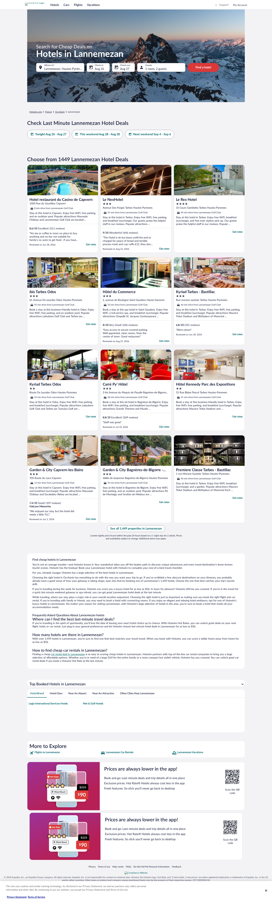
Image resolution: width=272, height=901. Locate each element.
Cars (66, 5)
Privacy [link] (92, 866)
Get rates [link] (91, 244)
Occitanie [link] (60, 112)
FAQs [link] (128, 866)
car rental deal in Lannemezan (68, 654)
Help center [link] (118, 866)
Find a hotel (203, 67)
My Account (240, 5)
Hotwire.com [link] (35, 112)
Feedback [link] (176, 866)
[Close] (266, 890)
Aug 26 (99, 68)
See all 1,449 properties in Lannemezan (136, 528)
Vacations (93, 5)
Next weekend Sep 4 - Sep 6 (152, 134)
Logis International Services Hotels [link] (48, 703)
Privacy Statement (17, 897)
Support (224, 5)
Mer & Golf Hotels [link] (93, 703)
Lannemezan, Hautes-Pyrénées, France (64, 68)
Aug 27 (124, 68)
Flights (78, 5)
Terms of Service (36, 897)
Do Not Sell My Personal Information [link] (151, 866)
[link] (64, 753)
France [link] (48, 112)
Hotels (54, 5)
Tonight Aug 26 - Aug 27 (50, 134)
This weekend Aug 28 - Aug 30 (100, 134)
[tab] (37, 693)
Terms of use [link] (104, 866)
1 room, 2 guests (156, 68)
